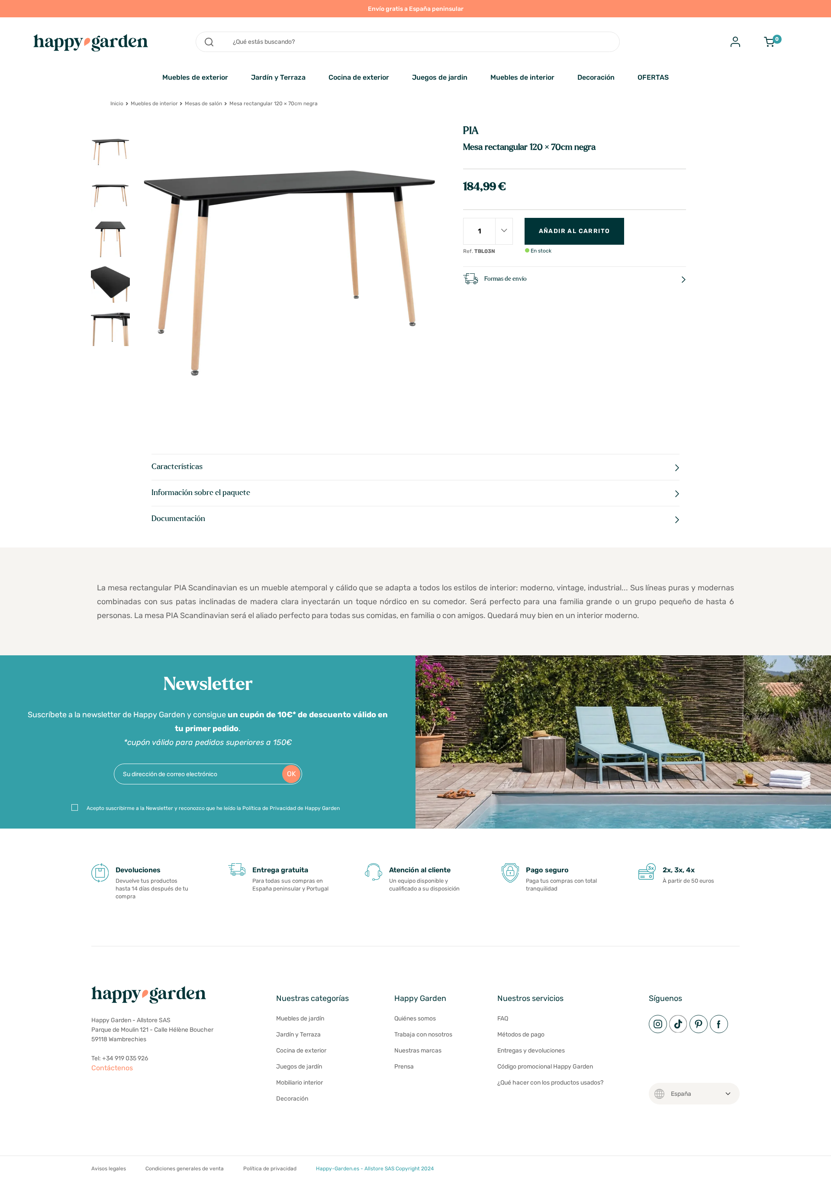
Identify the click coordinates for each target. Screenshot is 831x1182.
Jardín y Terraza (278, 77)
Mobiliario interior (299, 1082)
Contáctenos (112, 1068)
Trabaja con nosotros (423, 1034)
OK (291, 774)
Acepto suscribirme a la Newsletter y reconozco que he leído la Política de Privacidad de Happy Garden (213, 808)
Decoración (596, 77)
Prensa (404, 1066)
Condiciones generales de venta (184, 1169)
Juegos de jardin (439, 77)
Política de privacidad (269, 1169)
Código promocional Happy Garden (545, 1066)
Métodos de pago (520, 1034)
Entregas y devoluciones (531, 1050)
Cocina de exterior (359, 77)
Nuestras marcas (417, 1050)
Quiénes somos (415, 1018)
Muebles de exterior (195, 77)
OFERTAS (653, 77)
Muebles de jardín (300, 1018)
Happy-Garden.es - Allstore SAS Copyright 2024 (375, 1169)
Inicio (116, 103)
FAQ (502, 1018)
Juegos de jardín (299, 1066)
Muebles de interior (522, 77)
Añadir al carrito (574, 231)
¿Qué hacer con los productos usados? (550, 1082)
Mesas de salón (203, 103)
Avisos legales (108, 1169)
